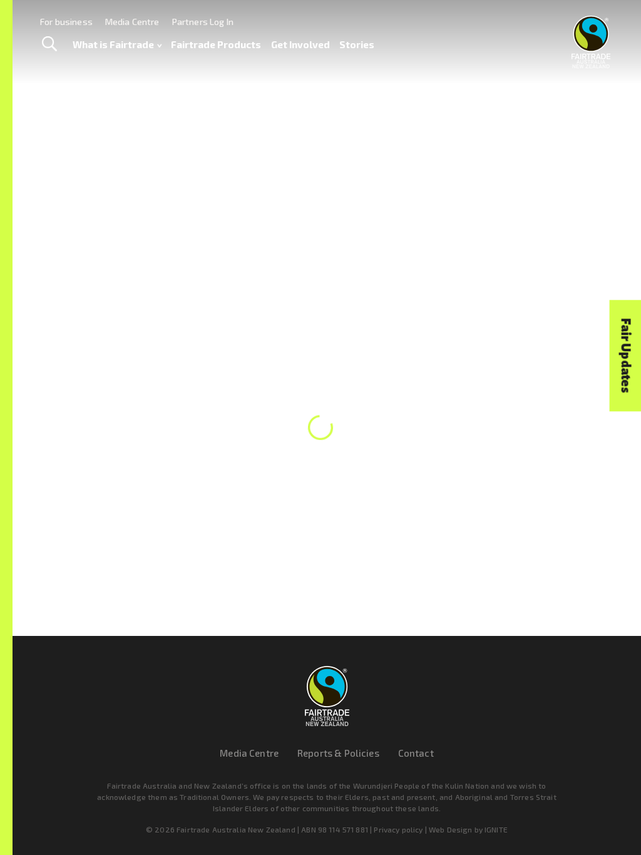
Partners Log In (202, 21)
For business (66, 21)
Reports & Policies (338, 753)
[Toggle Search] (49, 44)
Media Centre (132, 21)
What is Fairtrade (113, 44)
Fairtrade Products (216, 44)
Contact (416, 753)
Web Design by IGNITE (468, 829)
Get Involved (300, 44)
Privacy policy (398, 829)
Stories (356, 44)
